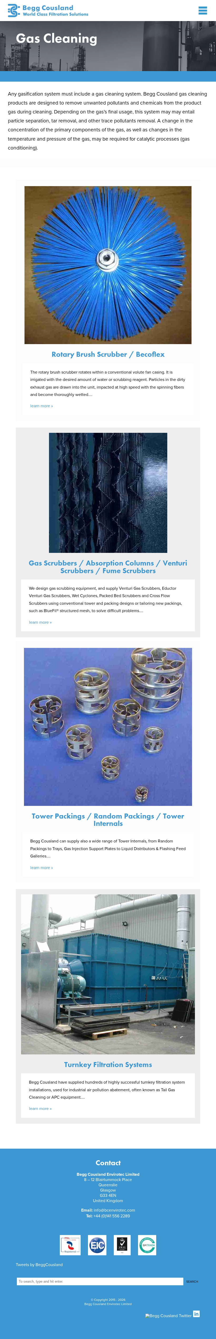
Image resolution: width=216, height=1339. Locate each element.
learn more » (41, 406)
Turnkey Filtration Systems (108, 1064)
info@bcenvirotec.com (114, 1210)
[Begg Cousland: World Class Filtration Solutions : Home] (57, 10)
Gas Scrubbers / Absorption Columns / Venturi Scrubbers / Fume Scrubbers (108, 566)
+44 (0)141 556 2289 (112, 1216)
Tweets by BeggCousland (39, 1264)
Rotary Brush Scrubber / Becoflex (108, 354)
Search (192, 1281)
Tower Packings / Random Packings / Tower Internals (108, 819)
